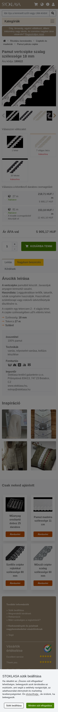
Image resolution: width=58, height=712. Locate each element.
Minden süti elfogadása (40, 705)
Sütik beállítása (14, 705)
